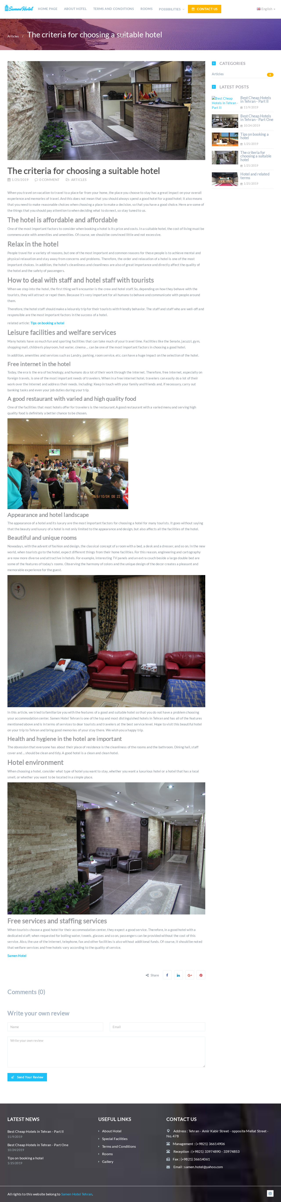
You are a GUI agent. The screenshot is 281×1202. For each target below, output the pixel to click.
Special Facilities (115, 1138)
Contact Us (207, 9)
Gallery (107, 1161)
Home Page (47, 9)
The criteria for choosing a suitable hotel (83, 171)
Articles (13, 36)
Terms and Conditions (113, 9)
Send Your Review (29, 1077)
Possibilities (170, 9)
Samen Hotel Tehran (76, 1194)
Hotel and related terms (254, 176)
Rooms (146, 9)
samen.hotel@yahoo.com (203, 1167)
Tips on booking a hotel (48, 323)
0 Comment (49, 180)
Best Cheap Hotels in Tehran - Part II (255, 100)
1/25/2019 (20, 180)
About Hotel (75, 9)
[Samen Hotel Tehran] (19, 7)
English (267, 9)
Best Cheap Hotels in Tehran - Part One (256, 118)
